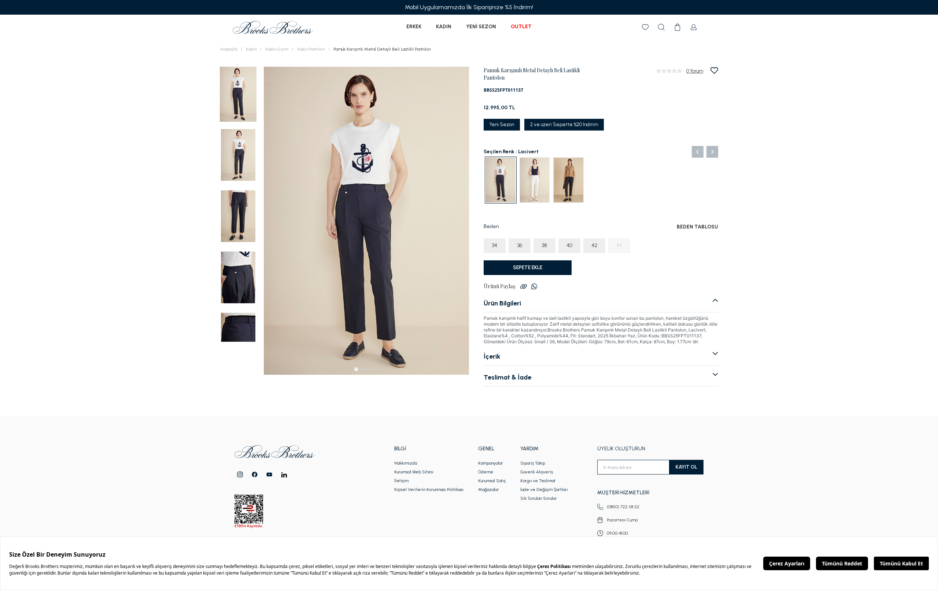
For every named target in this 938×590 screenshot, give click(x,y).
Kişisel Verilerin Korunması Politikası (429, 489)
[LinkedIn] (284, 474)
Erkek (413, 26)
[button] (238, 94)
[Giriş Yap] (693, 27)
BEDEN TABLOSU (697, 227)
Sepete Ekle (527, 267)
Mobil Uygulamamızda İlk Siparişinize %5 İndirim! (469, 7)
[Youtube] (269, 474)
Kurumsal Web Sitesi (413, 471)
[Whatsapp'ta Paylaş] (534, 286)
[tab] (356, 369)
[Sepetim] (677, 27)
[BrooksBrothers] (273, 27)
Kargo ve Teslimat (537, 480)
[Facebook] (254, 474)
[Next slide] (712, 152)
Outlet (521, 26)
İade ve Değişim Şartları (544, 489)
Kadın (443, 26)
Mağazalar (488, 489)
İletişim (401, 480)
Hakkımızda (405, 463)
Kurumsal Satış (492, 480)
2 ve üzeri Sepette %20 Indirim (564, 124)
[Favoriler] (645, 27)
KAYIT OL (686, 467)
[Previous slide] (698, 152)
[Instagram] (239, 474)
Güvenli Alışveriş (536, 471)
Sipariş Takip (532, 463)
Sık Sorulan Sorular (538, 498)
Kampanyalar (490, 463)
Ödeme (485, 471)
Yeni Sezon (481, 26)
